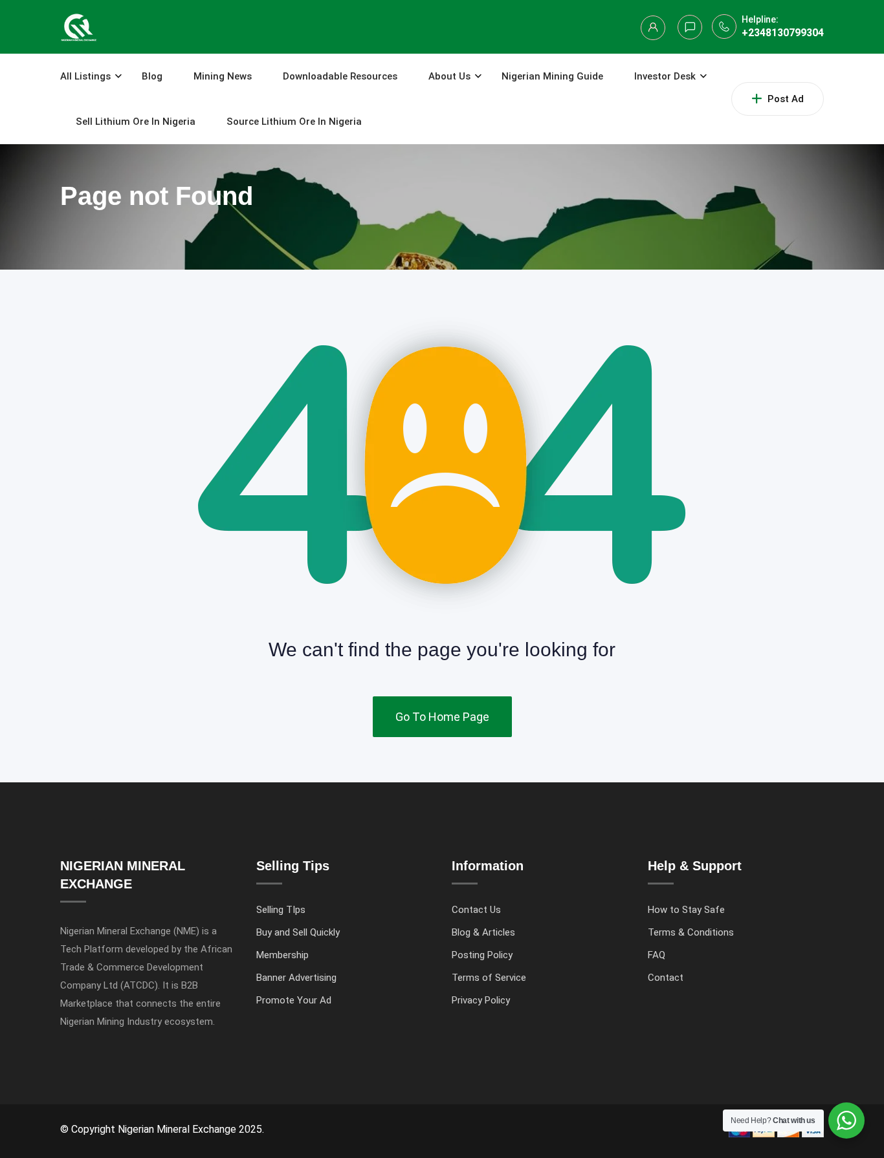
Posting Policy (482, 955)
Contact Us (476, 910)
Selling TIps (280, 910)
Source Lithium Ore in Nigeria (294, 121)
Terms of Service (489, 977)
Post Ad (786, 99)
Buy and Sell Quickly (298, 932)
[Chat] (690, 27)
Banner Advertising (296, 977)
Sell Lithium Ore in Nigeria (135, 121)
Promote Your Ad (293, 1000)
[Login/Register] (653, 28)
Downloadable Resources (340, 76)
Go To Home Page (442, 717)
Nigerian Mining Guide (552, 76)
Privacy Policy (481, 1000)
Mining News (222, 76)
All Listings (85, 76)
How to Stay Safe (686, 910)
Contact (665, 977)
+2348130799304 (783, 33)
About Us (449, 76)
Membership (282, 955)
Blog (152, 76)
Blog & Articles (483, 932)
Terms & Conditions (691, 932)
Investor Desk (665, 76)
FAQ (656, 955)
